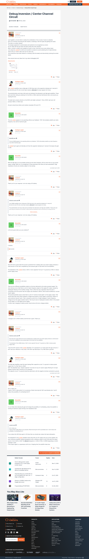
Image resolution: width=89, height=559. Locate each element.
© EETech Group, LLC (9, 557)
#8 (59, 223)
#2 (59, 82)
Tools (30, 4)
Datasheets (42, 4)
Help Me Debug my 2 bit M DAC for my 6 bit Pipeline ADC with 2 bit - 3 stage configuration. (23, 475)
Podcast (59, 4)
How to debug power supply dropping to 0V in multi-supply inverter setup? (22, 463)
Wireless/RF (33, 548)
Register (21, 539)
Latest (32, 521)
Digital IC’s (33, 527)
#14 (59, 358)
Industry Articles (78, 526)
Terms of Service (71, 557)
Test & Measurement (35, 546)
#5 (59, 156)
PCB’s (32, 540)
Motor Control (54, 542)
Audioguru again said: (13, 200)
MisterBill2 (18, 113)
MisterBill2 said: (12, 138)
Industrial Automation (56, 532)
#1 (59, 33)
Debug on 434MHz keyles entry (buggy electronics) (23, 481)
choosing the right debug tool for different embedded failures (23, 469)
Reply (58, 76)
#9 (59, 238)
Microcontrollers (39, 469)
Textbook (77, 542)
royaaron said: (12, 425)
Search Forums (13, 26)
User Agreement (78, 557)
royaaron (13, 20)
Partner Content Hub (75, 4)
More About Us (10, 523)
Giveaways (51, 4)
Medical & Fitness (55, 538)
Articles (9, 4)
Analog (32, 523)
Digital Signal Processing (57, 531)
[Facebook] (5, 532)
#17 (59, 417)
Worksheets (77, 545)
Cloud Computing (55, 526)
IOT (52, 534)
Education (23, 4)
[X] (8, 532)
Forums (15, 4)
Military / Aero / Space (56, 540)
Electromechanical (35, 531)
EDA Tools (33, 529)
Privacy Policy (64, 557)
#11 (59, 280)
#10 (59, 258)
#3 (59, 113)
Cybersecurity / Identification (58, 529)
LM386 (17, 50)
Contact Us (20, 526)
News (76, 531)
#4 (59, 130)
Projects (77, 534)
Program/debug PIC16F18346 (22, 486)
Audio (53, 523)
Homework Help (39, 475)
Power (32, 542)
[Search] (68, 1)
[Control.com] (20, 552)
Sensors (33, 545)
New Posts (23, 26)
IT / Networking (55, 535)
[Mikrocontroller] (49, 552)
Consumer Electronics (56, 527)
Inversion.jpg (12, 70)
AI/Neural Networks (56, 521)
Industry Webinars (79, 528)
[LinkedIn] (11, 532)
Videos (35, 4)
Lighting (53, 537)
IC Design (33, 534)
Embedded (33, 532)
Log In (73, 1)
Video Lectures (78, 543)
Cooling (33, 526)
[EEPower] (30, 552)
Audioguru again (19, 81)
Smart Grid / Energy (56, 543)
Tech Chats (77, 537)
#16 (59, 400)
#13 (59, 327)
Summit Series (78, 536)
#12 (59, 311)
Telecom (53, 545)
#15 (59, 381)
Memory (33, 535)
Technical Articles (79, 540)
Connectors (33, 524)
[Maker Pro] (37, 552)
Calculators (77, 521)
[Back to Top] (83, 557)
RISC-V (32, 543)
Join (80, 1)
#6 (59, 176)
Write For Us (9, 526)
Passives (33, 538)
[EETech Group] (9, 552)
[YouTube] (17, 532)
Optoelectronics (34, 537)
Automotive (54, 524)
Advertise (19, 523)
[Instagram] (14, 532)
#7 (59, 192)
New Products (78, 529)
